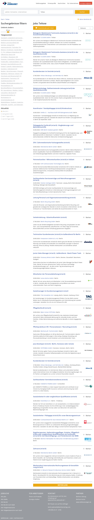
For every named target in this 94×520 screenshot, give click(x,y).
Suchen (82, 12)
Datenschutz (18, 518)
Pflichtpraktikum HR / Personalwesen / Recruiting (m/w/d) (55, 327)
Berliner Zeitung (81, 496)
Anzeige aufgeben (85, 3)
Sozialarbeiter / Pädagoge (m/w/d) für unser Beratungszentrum (56, 415)
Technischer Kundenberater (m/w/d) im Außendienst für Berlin (56, 234)
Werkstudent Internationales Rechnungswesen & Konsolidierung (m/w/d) (56, 466)
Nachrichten (61, 3)
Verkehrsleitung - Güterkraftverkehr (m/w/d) (50, 217)
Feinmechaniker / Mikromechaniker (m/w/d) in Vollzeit (53, 159)
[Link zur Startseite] (11, 3)
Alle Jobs (3, 496)
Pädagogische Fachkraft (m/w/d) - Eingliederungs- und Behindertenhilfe (53, 126)
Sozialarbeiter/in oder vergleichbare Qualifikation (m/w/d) (55, 397)
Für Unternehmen (72, 3)
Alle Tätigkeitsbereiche (8, 507)
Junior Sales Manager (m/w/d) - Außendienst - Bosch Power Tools (57, 253)
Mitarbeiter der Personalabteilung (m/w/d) (49, 274)
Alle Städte (4, 499)
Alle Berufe (4, 502)
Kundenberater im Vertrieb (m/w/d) (46, 71)
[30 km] (8, 32)
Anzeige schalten (34, 499)
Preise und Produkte (35, 496)
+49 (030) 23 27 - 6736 (54, 510)
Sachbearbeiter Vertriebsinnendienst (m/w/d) (50, 380)
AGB (11, 518)
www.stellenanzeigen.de (83, 502)
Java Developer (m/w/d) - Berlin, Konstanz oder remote (53, 344)
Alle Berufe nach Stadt (8, 505)
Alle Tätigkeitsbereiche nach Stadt (11, 510)
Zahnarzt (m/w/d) (39, 449)
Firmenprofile (52, 3)
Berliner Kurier (80, 499)
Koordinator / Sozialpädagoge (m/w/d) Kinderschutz (52, 108)
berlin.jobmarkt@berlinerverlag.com (59, 507)
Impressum (4, 518)
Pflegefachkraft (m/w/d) (42, 308)
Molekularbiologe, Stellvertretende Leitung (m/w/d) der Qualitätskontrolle (54, 89)
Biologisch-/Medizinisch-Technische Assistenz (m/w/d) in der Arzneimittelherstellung (55, 34)
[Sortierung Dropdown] (90, 28)
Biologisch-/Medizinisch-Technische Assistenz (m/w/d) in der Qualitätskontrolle (55, 53)
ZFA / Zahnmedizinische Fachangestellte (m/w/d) (51, 142)
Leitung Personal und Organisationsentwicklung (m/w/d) (54, 198)
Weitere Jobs (63, 485)
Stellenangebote (41, 3)
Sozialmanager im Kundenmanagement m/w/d (50, 291)
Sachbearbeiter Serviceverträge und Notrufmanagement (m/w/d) (54, 179)
